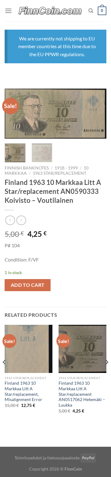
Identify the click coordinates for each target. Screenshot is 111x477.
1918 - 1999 (66, 167)
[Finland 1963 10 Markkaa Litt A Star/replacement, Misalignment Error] (28, 349)
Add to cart (28, 285)
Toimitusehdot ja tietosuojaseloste (47, 457)
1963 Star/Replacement (59, 173)
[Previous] (14, 114)
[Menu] (8, 10)
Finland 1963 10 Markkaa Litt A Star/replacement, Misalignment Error (23, 391)
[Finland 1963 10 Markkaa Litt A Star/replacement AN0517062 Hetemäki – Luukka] (82, 349)
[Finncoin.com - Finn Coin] (50, 11)
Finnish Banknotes (27, 167)
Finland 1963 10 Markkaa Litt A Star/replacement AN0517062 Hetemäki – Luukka (82, 394)
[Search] (90, 11)
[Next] (96, 114)
